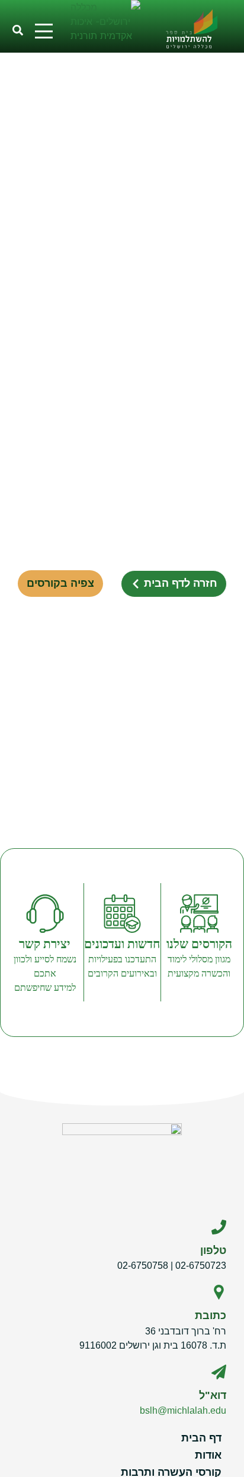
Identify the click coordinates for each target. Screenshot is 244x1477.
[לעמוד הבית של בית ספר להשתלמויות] (197, 26)
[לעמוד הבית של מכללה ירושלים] (105, 25)
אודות (208, 1455)
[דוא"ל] (218, 1372)
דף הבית (201, 1438)
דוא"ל (212, 1395)
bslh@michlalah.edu (183, 1410)
